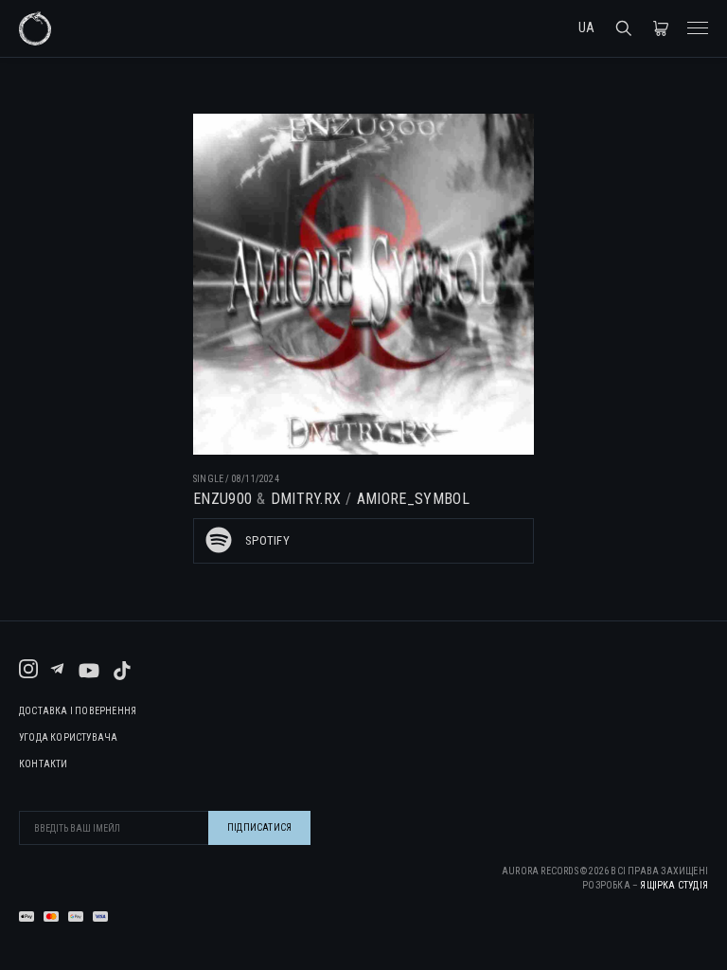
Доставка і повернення (77, 711)
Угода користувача (68, 738)
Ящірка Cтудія (674, 885)
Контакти (43, 764)
